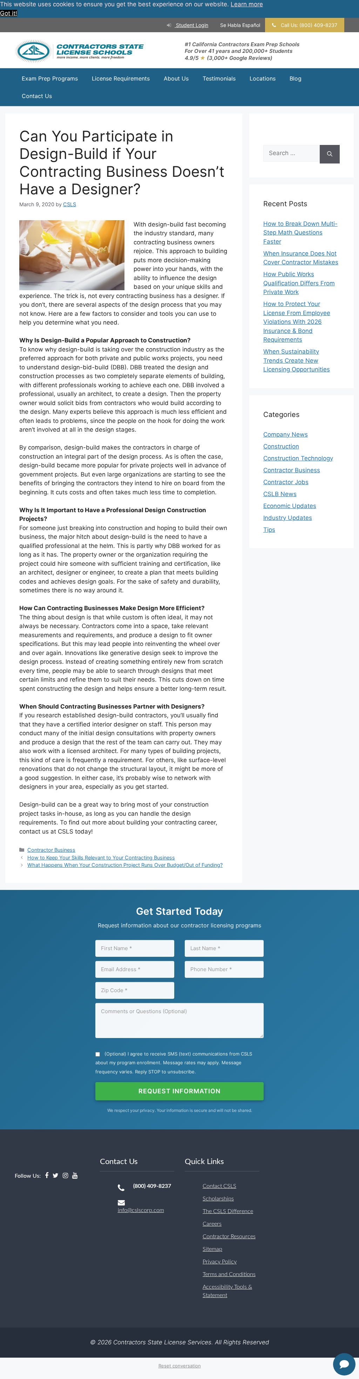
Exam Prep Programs (50, 78)
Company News (285, 434)
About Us (176, 78)
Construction (281, 446)
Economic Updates (289, 505)
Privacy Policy (220, 1262)
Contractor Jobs (286, 482)
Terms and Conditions (229, 1274)
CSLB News (280, 493)
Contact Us (37, 95)
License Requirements (121, 78)
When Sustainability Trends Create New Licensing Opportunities (296, 360)
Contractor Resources (229, 1236)
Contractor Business (51, 850)
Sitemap (212, 1249)
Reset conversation (179, 1365)
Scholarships (218, 1199)
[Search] (330, 154)
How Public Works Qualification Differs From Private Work (299, 283)
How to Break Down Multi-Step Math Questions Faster (300, 232)
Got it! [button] (8, 13)
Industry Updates (287, 517)
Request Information (179, 1091)
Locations (263, 78)
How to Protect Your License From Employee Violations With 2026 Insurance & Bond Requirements (296, 321)
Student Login (191, 25)
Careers (212, 1224)
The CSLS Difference (228, 1211)
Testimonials (219, 78)
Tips (269, 529)
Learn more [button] (247, 4)
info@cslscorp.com (141, 1210)
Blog (296, 78)
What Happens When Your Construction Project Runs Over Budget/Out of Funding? (125, 865)
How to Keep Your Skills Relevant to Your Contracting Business (101, 858)
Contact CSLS (219, 1186)
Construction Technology (298, 458)
